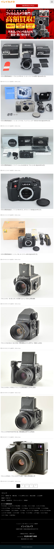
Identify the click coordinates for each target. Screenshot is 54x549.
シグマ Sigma (36, 512)
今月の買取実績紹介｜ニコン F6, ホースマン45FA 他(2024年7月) (19, 254)
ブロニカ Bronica (14, 510)
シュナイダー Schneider (6, 512)
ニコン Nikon (24, 505)
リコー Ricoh (22, 510)
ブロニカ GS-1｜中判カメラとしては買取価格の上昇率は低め (18, 387)
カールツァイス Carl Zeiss (45, 510)
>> (35, 485)
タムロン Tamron (44, 512)
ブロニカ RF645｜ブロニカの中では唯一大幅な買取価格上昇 (18, 476)
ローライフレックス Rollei (34, 508)
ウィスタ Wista (29, 512)
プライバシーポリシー (17, 500)
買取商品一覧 (8, 495)
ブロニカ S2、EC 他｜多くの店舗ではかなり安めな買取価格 (18, 298)
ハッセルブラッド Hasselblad (14, 505)
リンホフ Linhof (16, 512)
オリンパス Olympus (5, 510)
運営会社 (3, 500)
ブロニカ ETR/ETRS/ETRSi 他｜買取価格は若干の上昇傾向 (17, 432)
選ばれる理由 (32, 495)
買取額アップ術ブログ (6, 498)
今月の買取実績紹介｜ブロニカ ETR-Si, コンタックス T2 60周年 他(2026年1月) (23, 76)
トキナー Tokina (4, 515)
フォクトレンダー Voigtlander (33, 510)
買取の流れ (14, 495)
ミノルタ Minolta (44, 508)
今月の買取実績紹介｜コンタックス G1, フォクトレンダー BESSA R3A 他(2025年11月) (25, 120)
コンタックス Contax (40, 505)
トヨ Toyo (22, 512)
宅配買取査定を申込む (28, 5)
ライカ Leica (4, 505)
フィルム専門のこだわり (23, 495)
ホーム (2, 495)
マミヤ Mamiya (25, 508)
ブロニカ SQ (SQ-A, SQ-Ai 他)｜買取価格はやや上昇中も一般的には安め (21, 343)
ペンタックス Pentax (5, 508)
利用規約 (26, 500)
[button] (52, 2)
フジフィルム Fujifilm (15, 508)
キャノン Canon (31, 505)
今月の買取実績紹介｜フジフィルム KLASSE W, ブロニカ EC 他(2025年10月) (23, 165)
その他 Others (12, 515)
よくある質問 (39, 495)
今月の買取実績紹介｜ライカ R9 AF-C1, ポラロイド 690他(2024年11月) (21, 209)
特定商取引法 (9, 500)
